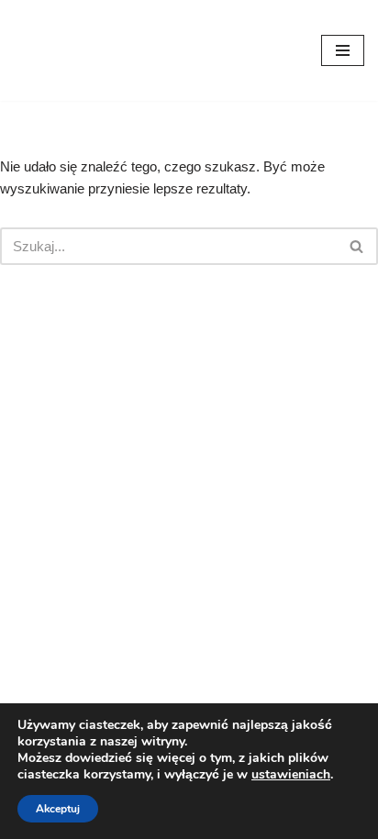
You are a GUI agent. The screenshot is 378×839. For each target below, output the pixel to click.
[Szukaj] (357, 246)
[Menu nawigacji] (342, 50)
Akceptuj (58, 808)
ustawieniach (290, 775)
